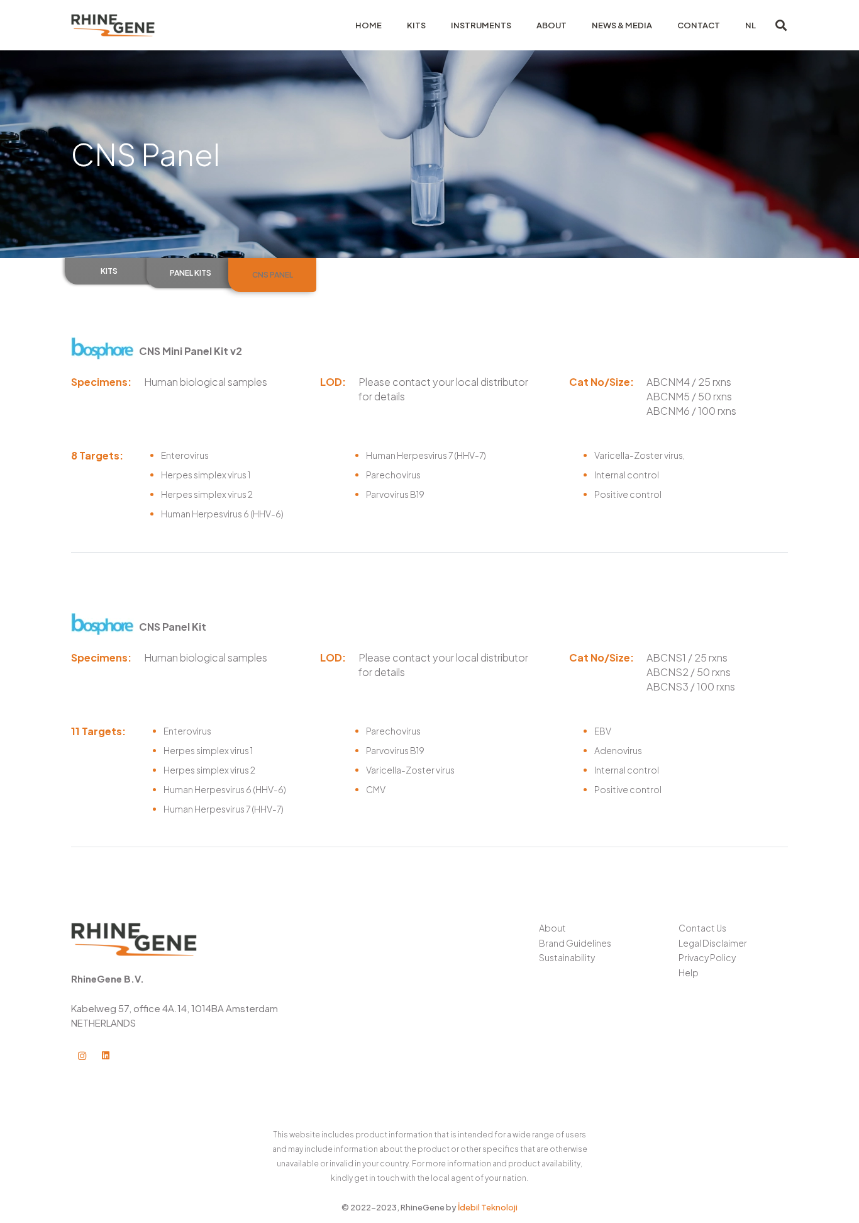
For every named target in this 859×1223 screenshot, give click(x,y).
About (552, 927)
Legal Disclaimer (713, 943)
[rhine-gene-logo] (113, 25)
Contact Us (702, 927)
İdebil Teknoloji (488, 1207)
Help (689, 972)
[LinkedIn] (106, 1056)
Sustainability (567, 957)
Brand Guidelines (575, 943)
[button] (781, 25)
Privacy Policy (707, 957)
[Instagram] (82, 1056)
